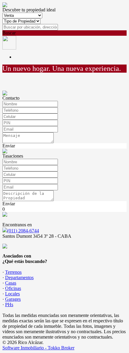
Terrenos (13, 272)
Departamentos (19, 277)
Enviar (8, 145)
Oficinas (13, 288)
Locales (12, 293)
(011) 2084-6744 (23, 230)
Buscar (9, 32)
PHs (9, 304)
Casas (10, 282)
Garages (13, 299)
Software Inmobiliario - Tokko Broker (38, 347)
